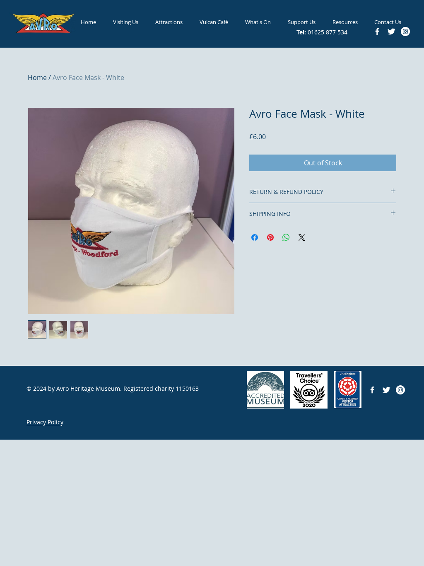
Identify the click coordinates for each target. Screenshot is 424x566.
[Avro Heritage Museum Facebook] (372, 389)
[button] (125, 22)
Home (37, 77)
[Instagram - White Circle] (400, 389)
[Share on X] (302, 237)
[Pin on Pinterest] (270, 237)
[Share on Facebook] (255, 237)
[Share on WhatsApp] (286, 237)
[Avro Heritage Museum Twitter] (386, 389)
